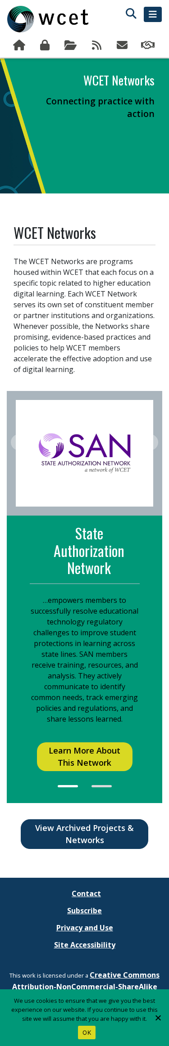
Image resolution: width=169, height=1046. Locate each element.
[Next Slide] (150, 442)
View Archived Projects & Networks (84, 833)
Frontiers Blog (97, 45)
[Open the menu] (153, 14)
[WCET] (47, 19)
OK (86, 1032)
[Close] (157, 1017)
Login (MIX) (46, 45)
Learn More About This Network (84, 756)
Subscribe (123, 45)
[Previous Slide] (19, 442)
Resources (71, 45)
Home (20, 45)
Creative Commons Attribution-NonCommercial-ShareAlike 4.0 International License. (86, 986)
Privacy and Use (84, 928)
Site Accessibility (84, 945)
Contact (86, 893)
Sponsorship (149, 45)
